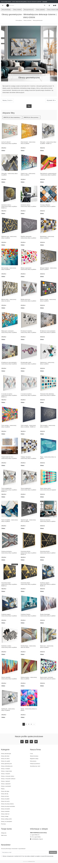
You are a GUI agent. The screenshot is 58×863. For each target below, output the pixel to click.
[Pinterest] (31, 741)
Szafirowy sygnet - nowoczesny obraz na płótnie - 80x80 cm (48, 584)
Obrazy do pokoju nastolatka (8, 806)
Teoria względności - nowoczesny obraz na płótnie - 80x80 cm (9, 490)
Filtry (29, 106)
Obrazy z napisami (5, 781)
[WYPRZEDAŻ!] (9, 572)
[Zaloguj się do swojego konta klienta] (49, 5)
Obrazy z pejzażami (40, 9)
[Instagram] (36, 741)
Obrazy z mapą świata (6, 771)
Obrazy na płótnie (27, 20)
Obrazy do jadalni (5, 798)
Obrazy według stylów (6, 819)
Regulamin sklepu (34, 758)
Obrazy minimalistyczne (6, 766)
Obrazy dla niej (4, 793)
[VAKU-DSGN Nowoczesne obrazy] (9, 5)
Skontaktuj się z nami (35, 766)
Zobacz (3, 150)
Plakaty (3, 788)
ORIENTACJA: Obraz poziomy (32, 117)
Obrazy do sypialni (5, 761)
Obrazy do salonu (5, 758)
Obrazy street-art (5, 813)
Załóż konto (4, 835)
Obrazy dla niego (5, 791)
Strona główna (19, 20)
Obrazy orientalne (5, 811)
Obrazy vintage (4, 816)
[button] (54, 5)
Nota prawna (33, 761)
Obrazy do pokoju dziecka (7, 803)
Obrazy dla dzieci (5, 756)
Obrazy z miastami (5, 773)
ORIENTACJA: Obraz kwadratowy (12, 117)
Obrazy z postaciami (6, 786)
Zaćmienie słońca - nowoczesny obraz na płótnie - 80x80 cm (9, 206)
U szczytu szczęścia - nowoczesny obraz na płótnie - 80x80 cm (9, 395)
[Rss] (26, 741)
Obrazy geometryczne (29, 9)
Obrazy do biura (5, 796)
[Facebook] (22, 741)
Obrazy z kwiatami (17, 9)
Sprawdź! (44, 1)
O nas (31, 753)
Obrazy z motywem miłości (7, 776)
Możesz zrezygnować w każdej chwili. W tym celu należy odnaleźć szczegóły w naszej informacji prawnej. (28, 856)
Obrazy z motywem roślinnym (8, 778)
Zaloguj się (3, 832)
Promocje (3, 824)
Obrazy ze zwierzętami (6, 821)
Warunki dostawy (34, 756)
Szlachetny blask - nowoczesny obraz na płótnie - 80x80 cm (9, 584)
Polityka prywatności (35, 763)
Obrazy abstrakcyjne (6, 9)
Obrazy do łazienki (5, 808)
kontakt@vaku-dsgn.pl (36, 839)
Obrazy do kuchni (5, 801)
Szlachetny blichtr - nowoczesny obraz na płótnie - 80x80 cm (29, 553)
